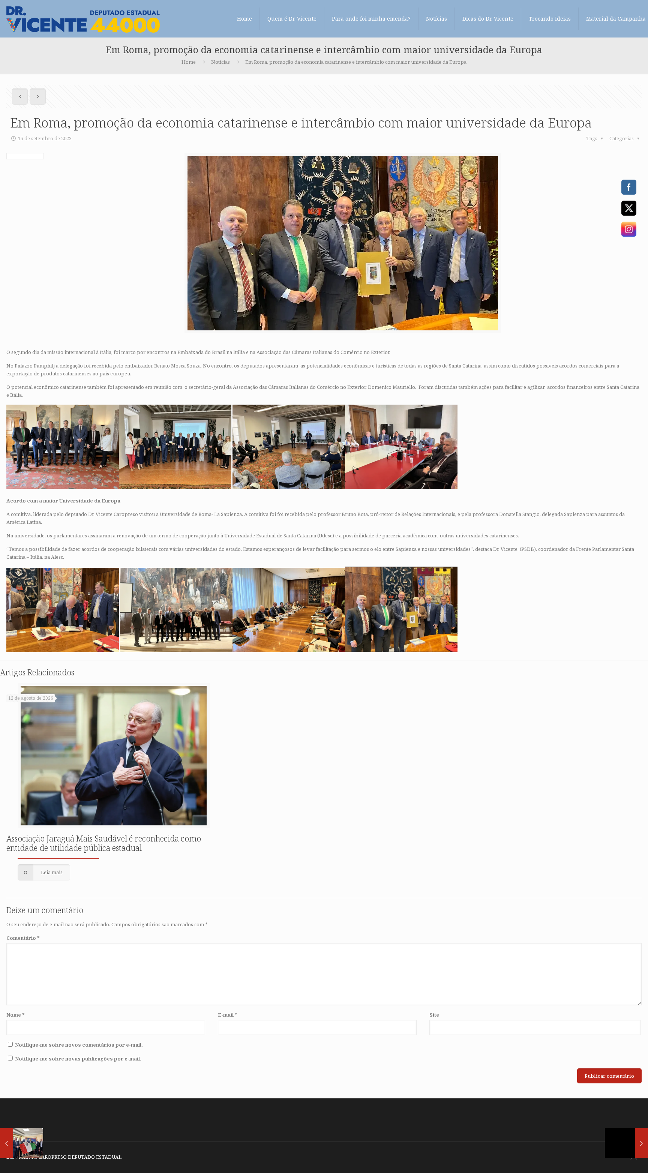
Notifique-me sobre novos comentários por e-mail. (79, 1044)
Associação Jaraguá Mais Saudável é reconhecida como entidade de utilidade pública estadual (103, 843)
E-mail (227, 1014)
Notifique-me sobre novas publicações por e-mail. (78, 1058)
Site (434, 1014)
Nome (15, 1014)
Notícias (220, 61)
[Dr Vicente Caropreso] (83, 19)
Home (189, 61)
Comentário (23, 937)
